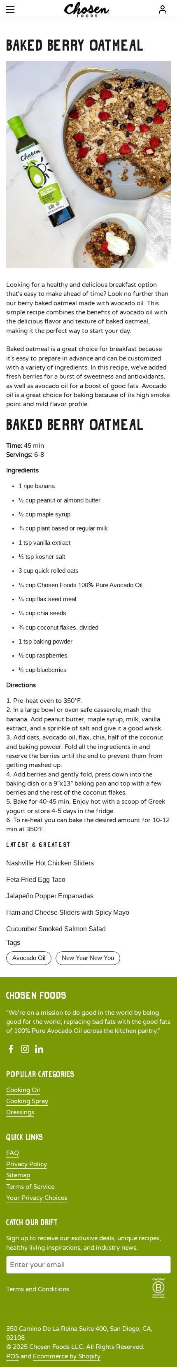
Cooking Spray (27, 1101)
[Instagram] (25, 1049)
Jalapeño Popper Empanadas (49, 896)
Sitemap (18, 1175)
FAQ (12, 1153)
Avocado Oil (28, 958)
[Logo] (86, 10)
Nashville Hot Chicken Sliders (50, 863)
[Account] (162, 9)
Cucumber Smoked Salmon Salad (56, 928)
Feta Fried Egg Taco (35, 879)
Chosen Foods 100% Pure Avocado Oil (89, 585)
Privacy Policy (26, 1164)
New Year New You (88, 958)
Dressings (20, 1112)
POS (12, 1356)
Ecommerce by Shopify (66, 1356)
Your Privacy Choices (36, 1198)
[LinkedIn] (39, 1049)
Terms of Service (30, 1186)
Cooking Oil (23, 1090)
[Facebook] (11, 1049)
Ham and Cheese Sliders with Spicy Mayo (67, 912)
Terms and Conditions (37, 1289)
